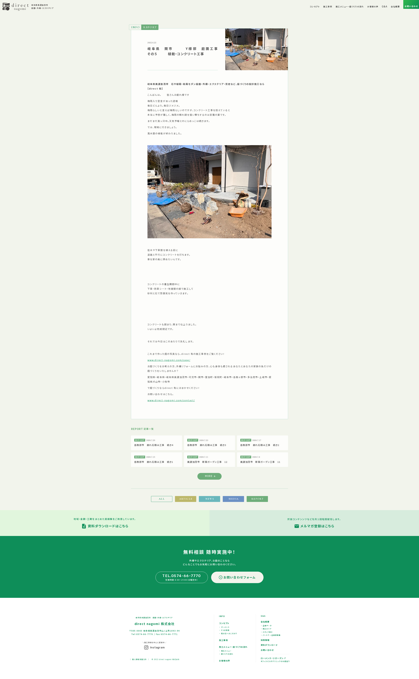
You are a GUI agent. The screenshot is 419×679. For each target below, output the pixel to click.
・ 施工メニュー (225, 651)
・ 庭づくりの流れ (226, 654)
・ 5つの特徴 (224, 630)
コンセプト (224, 623)
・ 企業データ (266, 625)
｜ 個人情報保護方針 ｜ (139, 659)
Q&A (263, 616)
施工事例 (223, 640)
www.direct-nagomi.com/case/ (168, 360)
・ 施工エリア (266, 628)
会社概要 (265, 621)
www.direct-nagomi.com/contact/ (171, 400)
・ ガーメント (224, 627)
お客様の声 (224, 660)
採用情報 (265, 640)
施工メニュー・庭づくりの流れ (233, 646)
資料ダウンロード (269, 644)
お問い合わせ (267, 650)
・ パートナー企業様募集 (271, 635)
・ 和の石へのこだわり (228, 633)
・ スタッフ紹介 (267, 632)
